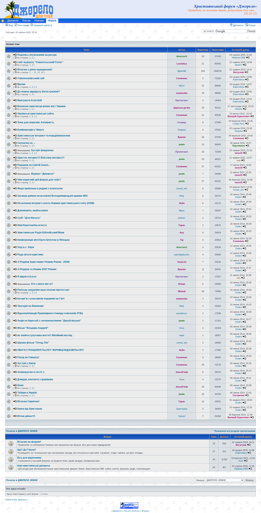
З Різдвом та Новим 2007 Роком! (36, 269)
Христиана (181, 409)
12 (35, 72)
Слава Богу (238, 123)
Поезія (26, 20)
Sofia (182, 203)
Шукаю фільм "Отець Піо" (33, 342)
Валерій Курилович (239, 116)
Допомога (237, 25)
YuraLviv (181, 262)
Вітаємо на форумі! (29, 441)
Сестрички (238, 395)
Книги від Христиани (29, 408)
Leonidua (182, 63)
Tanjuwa (182, 130)
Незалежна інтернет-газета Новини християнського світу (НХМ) (55, 203)
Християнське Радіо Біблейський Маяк (40, 232)
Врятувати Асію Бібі (29, 100)
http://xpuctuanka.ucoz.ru (32, 225)
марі (181, 335)
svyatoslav (181, 93)
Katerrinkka (238, 79)
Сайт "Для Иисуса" (29, 217)
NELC (182, 85)
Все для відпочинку (29, 457)
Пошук (251, 25)
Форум (52, 20)
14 (42, 72)
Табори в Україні (27, 392)
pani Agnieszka (181, 254)
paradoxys (181, 313)
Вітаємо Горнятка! (28, 401)
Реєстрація (23, 25)
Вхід (10, 25)
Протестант (181, 100)
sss (238, 160)
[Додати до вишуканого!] (2, 22)
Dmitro (238, 197)
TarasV (181, 416)
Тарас (181, 225)
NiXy (181, 196)
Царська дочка (182, 107)
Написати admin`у (42, 25)
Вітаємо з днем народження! (34, 69)
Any (182, 232)
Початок (10, 431)
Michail (182, 291)
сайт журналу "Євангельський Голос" (40, 62)
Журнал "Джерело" (43, 173)
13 (38, 72)
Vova (181, 328)
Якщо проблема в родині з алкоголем (40, 188)
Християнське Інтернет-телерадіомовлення (43, 135)
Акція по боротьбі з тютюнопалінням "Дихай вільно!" (49, 320)
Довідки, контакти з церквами (35, 379)
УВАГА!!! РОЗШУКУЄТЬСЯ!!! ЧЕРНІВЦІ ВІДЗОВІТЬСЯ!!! (50, 350)
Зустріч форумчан (42, 150)
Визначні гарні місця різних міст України (41, 106)
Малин (21, 84)
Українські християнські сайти (35, 113)
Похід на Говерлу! (28, 357)
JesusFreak (182, 372)
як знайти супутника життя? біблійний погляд (44, 335)
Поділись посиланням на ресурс (37, 54)
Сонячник (181, 78)
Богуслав (238, 72)
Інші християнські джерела (33, 465)
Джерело (12, 20)
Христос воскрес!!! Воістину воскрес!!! (40, 157)
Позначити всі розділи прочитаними (234, 431)
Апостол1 (181, 56)
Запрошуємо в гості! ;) (30, 372)
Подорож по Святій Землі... (33, 165)
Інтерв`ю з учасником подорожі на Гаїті (40, 298)
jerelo (182, 144)
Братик (182, 137)
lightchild (182, 71)
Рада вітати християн (30, 254)
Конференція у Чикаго (30, 129)
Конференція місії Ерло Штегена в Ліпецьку (43, 239)
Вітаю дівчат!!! (26, 416)
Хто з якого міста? (42, 284)
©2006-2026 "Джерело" (16, 500)
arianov (181, 218)
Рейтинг (39, 20)
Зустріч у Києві (26, 363)
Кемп (20, 385)
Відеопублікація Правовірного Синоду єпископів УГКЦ (50, 313)
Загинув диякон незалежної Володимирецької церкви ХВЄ (52, 195)
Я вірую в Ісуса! (26, 276)
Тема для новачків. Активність (35, 122)
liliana (181, 210)
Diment (238, 109)
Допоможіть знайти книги (32, 210)
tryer (241, 461)
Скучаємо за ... (26, 143)
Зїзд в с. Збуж (25, 247)
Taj (181, 240)
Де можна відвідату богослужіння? (38, 91)
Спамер (181, 122)
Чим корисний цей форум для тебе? (39, 179)
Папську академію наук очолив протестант (43, 289)
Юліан (181, 284)
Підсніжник (238, 145)
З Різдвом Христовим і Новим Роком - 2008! (43, 261)
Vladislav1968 (238, 57)
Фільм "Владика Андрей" (32, 328)
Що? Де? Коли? (26, 449)
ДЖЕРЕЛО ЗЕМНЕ (28, 431)
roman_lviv (181, 188)
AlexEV (238, 65)
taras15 (238, 153)
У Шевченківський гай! (30, 78)
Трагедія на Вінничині (30, 306)
